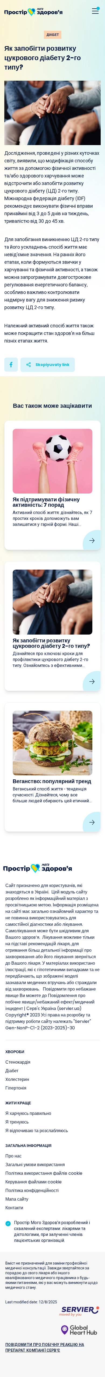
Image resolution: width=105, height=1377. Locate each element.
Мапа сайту (16, 1199)
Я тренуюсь (17, 1122)
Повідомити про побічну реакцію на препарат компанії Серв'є (44, 1347)
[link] (52, 485)
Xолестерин (17, 1079)
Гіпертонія (15, 1088)
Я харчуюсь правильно (28, 1113)
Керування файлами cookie (33, 1182)
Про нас (13, 1156)
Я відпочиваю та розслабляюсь (36, 1131)
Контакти (14, 1208)
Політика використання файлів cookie (43, 1173)
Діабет (11, 1071)
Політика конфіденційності (32, 1190)
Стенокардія (17, 1062)
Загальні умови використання (35, 1165)
